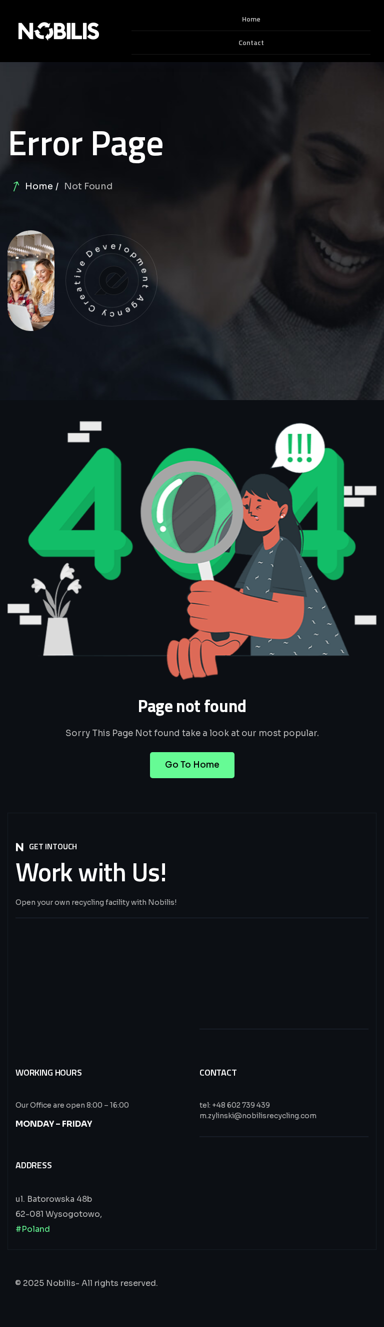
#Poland (33, 1229)
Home (39, 186)
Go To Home (192, 765)
